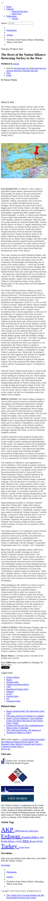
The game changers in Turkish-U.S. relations (25, 716)
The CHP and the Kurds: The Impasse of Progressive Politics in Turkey (23, 731)
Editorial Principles (20, 11)
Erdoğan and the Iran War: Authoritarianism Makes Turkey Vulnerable (24, 726)
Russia (9, 680)
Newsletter (5, 865)
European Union (13, 701)
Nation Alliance (13, 677)
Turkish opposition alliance (17, 684)
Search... (4, 23)
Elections (33, 831)
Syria (40, 841)
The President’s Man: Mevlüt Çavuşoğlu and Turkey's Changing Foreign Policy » (22, 744)
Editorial (10, 9)
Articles (15, 18)
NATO (9, 694)
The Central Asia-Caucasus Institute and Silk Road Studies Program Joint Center (25, 896)
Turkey (10, 846)
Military (12, 841)
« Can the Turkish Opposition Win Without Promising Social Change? (23, 740)
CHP (8, 687)
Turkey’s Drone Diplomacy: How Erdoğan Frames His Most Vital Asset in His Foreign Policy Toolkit (24, 720)
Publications (11, 16)
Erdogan (10, 691)
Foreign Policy (12, 696)
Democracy (24, 831)
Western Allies (12, 682)
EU (7, 699)
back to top (5, 749)
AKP (7, 829)
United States (24, 847)
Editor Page (17, 14)
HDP (42, 837)
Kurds (4, 841)
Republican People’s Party (17, 689)
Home (9, 7)
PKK (26, 841)
